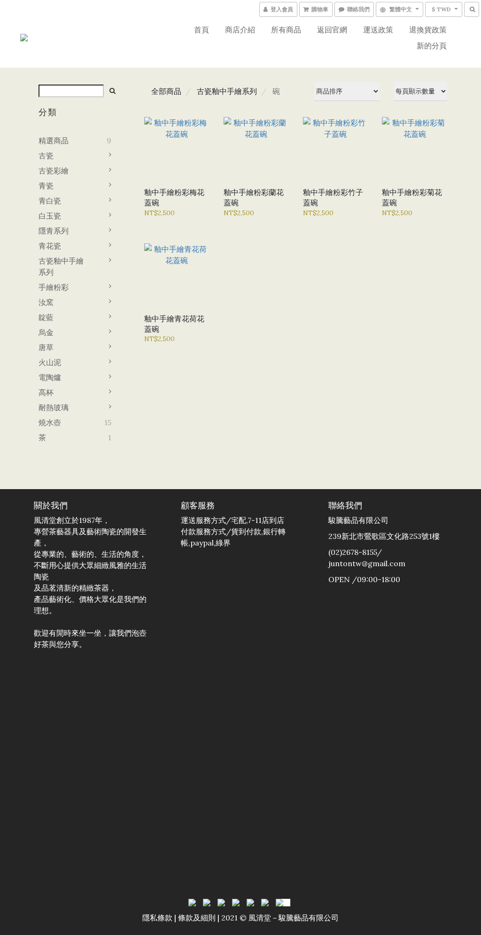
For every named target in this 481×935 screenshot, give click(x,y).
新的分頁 (432, 45)
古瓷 (46, 155)
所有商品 (286, 29)
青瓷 (46, 185)
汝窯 (46, 302)
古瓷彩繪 (54, 170)
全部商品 (166, 91)
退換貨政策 (428, 29)
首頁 (201, 29)
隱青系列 (54, 230)
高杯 (46, 392)
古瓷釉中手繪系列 (61, 266)
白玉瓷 (50, 215)
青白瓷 (50, 200)
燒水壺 (50, 422)
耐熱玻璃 (54, 407)
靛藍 (46, 317)
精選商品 (54, 140)
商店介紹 (240, 29)
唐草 (46, 347)
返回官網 (332, 29)
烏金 (46, 332)
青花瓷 (50, 245)
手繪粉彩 (54, 287)
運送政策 (378, 29)
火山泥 (50, 362)
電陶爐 (50, 377)
